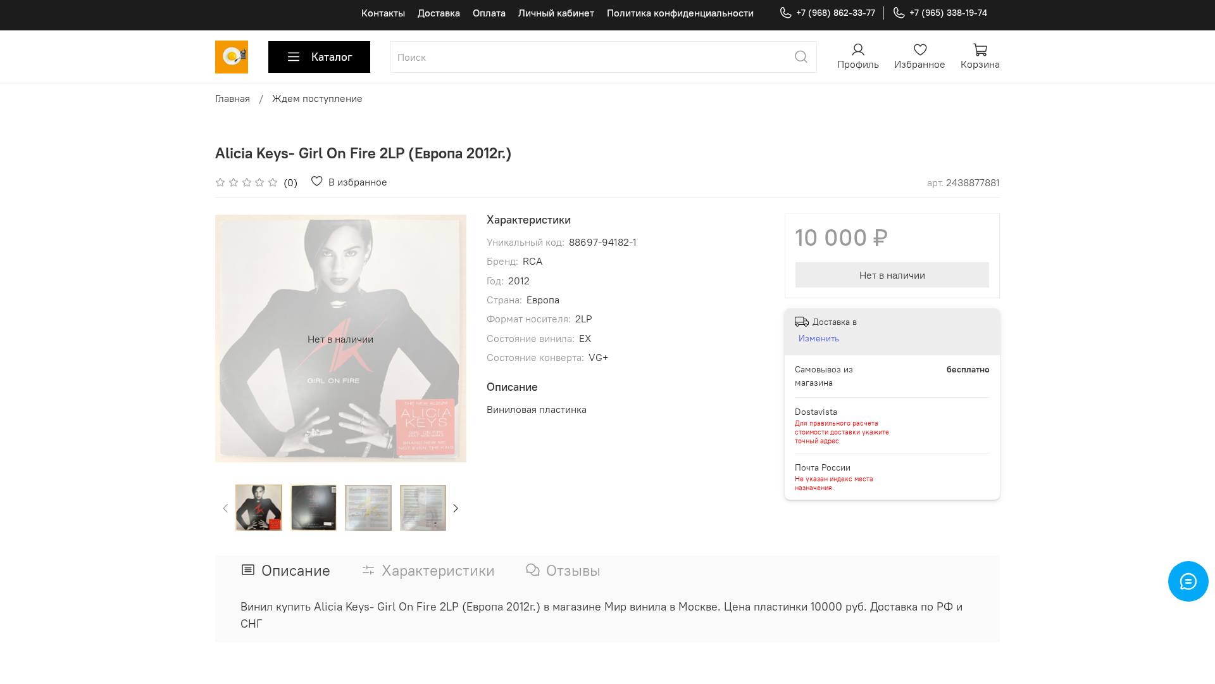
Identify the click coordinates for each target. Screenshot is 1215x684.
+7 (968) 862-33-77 (835, 12)
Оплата (489, 12)
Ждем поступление (317, 98)
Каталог (331, 56)
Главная (232, 98)
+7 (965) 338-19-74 (948, 12)
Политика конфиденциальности (680, 12)
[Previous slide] (235, 339)
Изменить (819, 338)
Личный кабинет (556, 12)
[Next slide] (446, 339)
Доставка (439, 12)
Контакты (383, 12)
